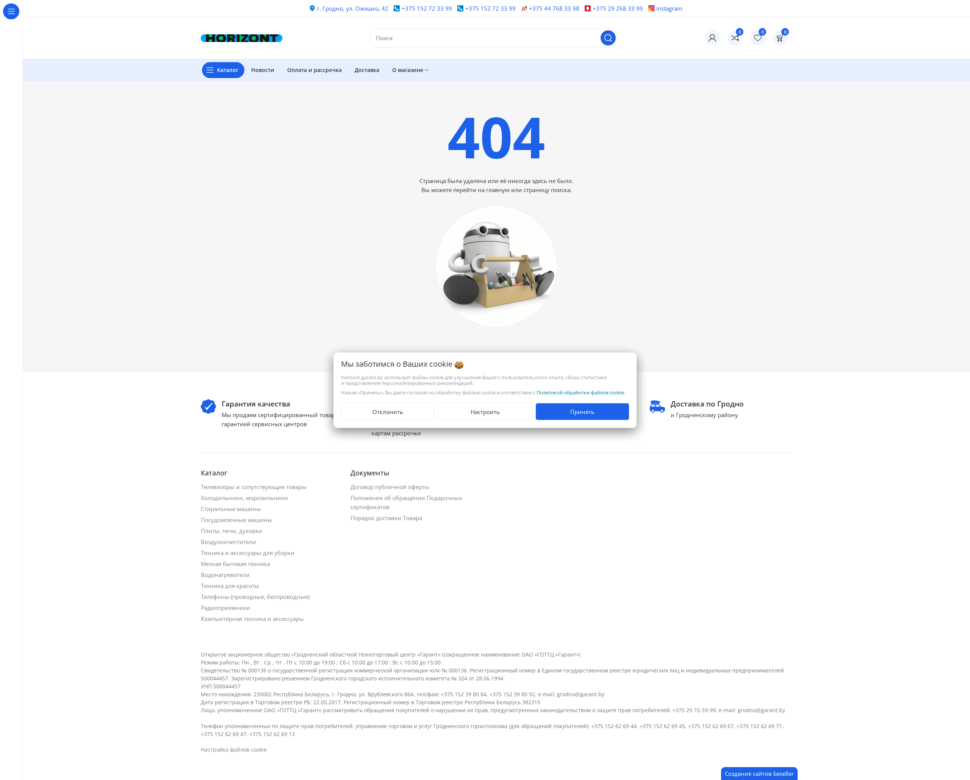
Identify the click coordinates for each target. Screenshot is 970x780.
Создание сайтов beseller (759, 773)
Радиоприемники (226, 607)
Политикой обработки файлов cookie (580, 392)
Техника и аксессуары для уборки (248, 552)
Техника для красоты (231, 585)
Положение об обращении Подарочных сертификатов (406, 502)
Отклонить (387, 411)
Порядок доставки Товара (387, 518)
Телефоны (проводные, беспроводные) (256, 596)
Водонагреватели (226, 574)
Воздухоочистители (229, 542)
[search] (608, 37)
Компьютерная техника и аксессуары (253, 618)
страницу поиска (547, 190)
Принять (582, 411)
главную (498, 190)
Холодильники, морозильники (245, 498)
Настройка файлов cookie (234, 749)
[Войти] (712, 37)
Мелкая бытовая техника (236, 563)
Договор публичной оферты (390, 487)
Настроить (485, 411)
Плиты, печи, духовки (232, 531)
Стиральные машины (232, 509)
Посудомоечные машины (237, 520)
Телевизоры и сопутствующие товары (254, 487)
